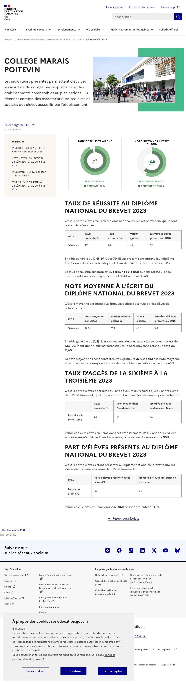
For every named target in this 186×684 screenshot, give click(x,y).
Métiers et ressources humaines (130, 30)
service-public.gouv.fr (136, 649)
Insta (107, 550)
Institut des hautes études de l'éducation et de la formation (55, 586)
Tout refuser (73, 671)
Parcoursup (168, 7)
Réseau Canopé (12, 598)
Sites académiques (49, 607)
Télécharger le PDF (17, 125)
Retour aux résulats (125, 518)
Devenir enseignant (14, 575)
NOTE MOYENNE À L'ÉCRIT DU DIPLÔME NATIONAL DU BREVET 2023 (29, 162)
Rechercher (178, 16)
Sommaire (18, 141)
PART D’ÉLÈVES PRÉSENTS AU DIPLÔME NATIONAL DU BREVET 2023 (29, 186)
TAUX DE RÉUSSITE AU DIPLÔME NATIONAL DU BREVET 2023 (29, 149)
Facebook (119, 550)
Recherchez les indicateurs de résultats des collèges (45, 39)
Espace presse (114, 7)
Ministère (10, 30)
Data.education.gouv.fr (107, 575)
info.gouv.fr (165, 649)
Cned (7, 592)
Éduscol (8, 581)
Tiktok (130, 550)
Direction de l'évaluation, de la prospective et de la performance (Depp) (146, 578)
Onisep (8, 586)
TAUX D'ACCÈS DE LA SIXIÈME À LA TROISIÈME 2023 (29, 173)
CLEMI (7, 604)
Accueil (8, 39)
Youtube (165, 550)
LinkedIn (142, 550)
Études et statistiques (142, 7)
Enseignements (66, 30)
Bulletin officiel (168, 30)
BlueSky (177, 550)
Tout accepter (112, 671)
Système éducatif (36, 30)
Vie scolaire (93, 30)
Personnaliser (35, 671)
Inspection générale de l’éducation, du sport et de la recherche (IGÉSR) (145, 592)
